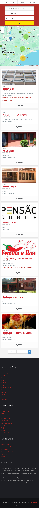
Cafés (15, 98)
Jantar (19, 98)
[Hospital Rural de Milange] (10, 39)
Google (36, 65)
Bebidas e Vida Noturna (15, 267)
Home (7, 2)
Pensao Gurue (9, 223)
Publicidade (5, 449)
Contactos (21, 2)
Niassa (4, 392)
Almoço (10, 100)
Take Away (5, 256)
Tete (3, 397)
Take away (30, 267)
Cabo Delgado (6, 373)
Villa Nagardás (9, 151)
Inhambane (5, 378)
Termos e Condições (8, 447)
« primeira (12, 352)
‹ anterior (20, 352)
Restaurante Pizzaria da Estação (18, 333)
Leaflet (26, 65)
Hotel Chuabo (9, 89)
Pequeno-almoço (7, 98)
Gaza (3, 375)
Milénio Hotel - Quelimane (15, 115)
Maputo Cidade (6, 385)
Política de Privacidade (8, 452)
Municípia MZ (33, 502)
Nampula (4, 390)
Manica (4, 380)
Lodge (4, 149)
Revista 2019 (5, 444)
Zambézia (5, 399)
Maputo (4, 382)
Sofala (4, 394)
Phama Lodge (9, 187)
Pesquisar (19, 23)
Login (14, 2)
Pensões (4, 220)
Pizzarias (5, 331)
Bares (4, 295)
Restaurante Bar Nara (13, 297)
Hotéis (4, 87)
